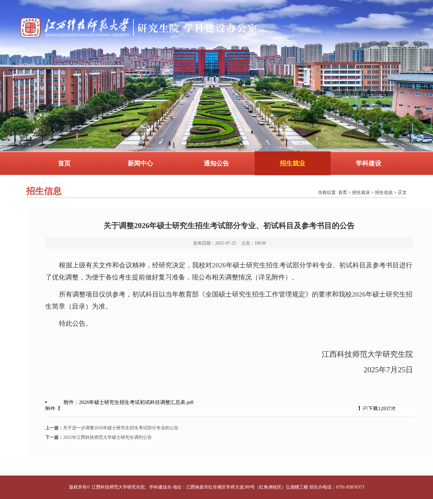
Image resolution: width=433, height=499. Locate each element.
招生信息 (384, 192)
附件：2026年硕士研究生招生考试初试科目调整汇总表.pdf (128, 402)
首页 (64, 163)
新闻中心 (140, 163)
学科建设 (368, 163)
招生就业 (292, 163)
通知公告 (216, 163)
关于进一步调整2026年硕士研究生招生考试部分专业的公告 (111, 427)
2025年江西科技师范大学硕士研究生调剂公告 (98, 437)
